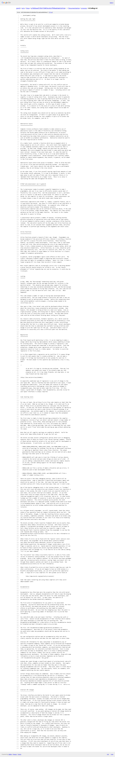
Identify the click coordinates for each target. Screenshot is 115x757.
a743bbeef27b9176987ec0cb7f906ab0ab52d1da (48, 8)
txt (108, 754)
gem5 (18, 8)
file (50, 12)
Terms (19, 754)
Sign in (111, 2)
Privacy (15, 754)
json (112, 754)
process (84, 8)
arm (23, 8)
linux (28, 8)
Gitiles (10, 754)
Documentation (74, 8)
